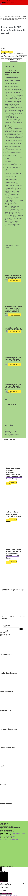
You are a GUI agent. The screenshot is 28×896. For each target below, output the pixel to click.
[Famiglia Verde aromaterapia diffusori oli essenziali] (7, 726)
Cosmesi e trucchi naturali (14, 16)
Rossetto (24, 16)
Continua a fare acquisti (6, 893)
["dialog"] (14, 883)
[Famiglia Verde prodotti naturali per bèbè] (7, 782)
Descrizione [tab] (11, 59)
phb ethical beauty (17, 58)
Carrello (5, 631)
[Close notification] (1, 4)
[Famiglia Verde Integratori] (7, 744)
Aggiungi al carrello (8, 52)
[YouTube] (6, 860)
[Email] (22, 860)
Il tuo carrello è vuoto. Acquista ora (9, 895)
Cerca (1, 12)
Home (1, 16)
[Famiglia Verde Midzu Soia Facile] (7, 689)
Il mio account (6, 625)
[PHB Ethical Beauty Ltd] (8, 47)
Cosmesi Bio (17, 56)
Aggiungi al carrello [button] (15, 280)
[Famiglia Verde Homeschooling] (7, 819)
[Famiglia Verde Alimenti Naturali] (7, 651)
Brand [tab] (18, 59)
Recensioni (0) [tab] (14, 61)
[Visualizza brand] (11, 241)
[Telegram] (14, 860)
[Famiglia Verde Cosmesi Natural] (7, 707)
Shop (5, 16)
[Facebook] (6, 852)
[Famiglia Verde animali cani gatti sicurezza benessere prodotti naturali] (7, 800)
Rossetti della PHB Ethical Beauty (8, 18)
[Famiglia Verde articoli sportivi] (7, 670)
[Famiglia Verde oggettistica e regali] (7, 763)
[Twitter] (14, 852)
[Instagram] (22, 852)
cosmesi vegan (8, 58)
